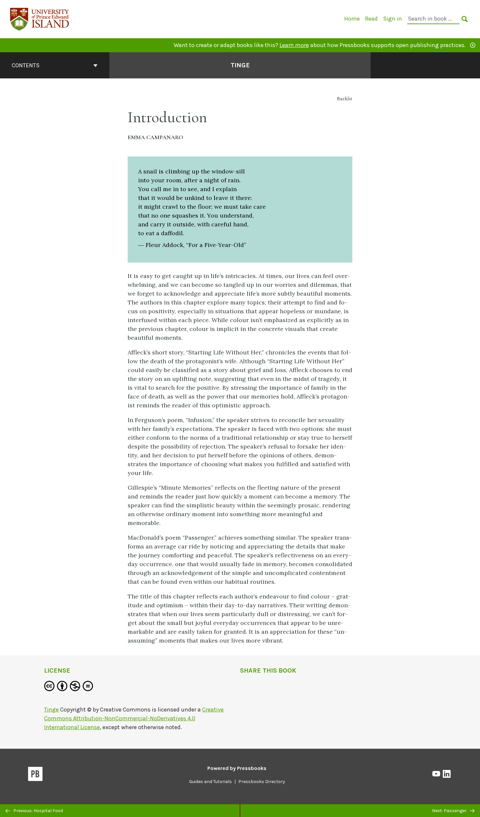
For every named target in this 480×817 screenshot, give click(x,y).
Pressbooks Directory (261, 781)
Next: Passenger (450, 810)
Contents (26, 65)
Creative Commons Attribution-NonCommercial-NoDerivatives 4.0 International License (134, 718)
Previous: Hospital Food (37, 810)
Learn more (294, 45)
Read (371, 18)
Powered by (236, 768)
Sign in (392, 18)
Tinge (240, 65)
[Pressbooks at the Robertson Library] (40, 18)
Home (352, 18)
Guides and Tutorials (210, 781)
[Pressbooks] (35, 775)
